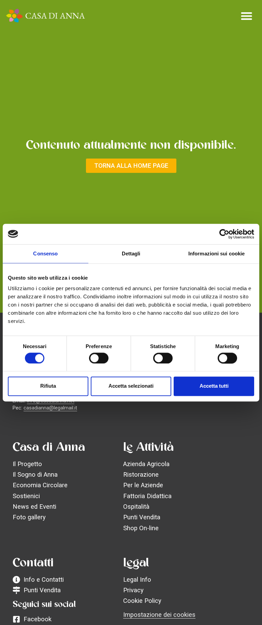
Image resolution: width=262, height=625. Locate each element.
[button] (246, 15)
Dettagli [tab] (131, 253)
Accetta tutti (214, 386)
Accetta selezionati (131, 386)
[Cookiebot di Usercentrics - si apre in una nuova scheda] (224, 234)
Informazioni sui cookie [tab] (216, 253)
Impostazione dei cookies (159, 614)
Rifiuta (48, 386)
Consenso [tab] (45, 253)
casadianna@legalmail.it (50, 408)
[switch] (98, 358)
